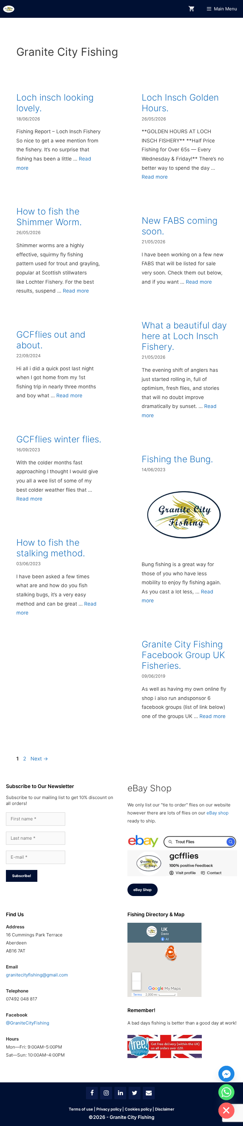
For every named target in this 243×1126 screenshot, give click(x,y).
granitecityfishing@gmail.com (37, 975)
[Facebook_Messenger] (226, 1074)
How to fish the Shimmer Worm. (49, 216)
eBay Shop (142, 889)
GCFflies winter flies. (58, 439)
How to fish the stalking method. (50, 547)
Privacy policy (109, 1109)
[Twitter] (134, 1093)
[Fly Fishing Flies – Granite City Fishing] (9, 9)
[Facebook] (92, 1093)
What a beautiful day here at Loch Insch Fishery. (184, 336)
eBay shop (217, 813)
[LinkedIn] (120, 1093)
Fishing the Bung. (177, 459)
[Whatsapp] (226, 1092)
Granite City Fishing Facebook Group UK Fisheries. (183, 655)
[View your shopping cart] (191, 9)
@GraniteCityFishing (27, 1023)
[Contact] (149, 1093)
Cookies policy (138, 1109)
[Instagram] (106, 1093)
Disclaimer (164, 1109)
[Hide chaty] (226, 1111)
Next (39, 759)
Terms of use (81, 1109)
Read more (155, 177)
